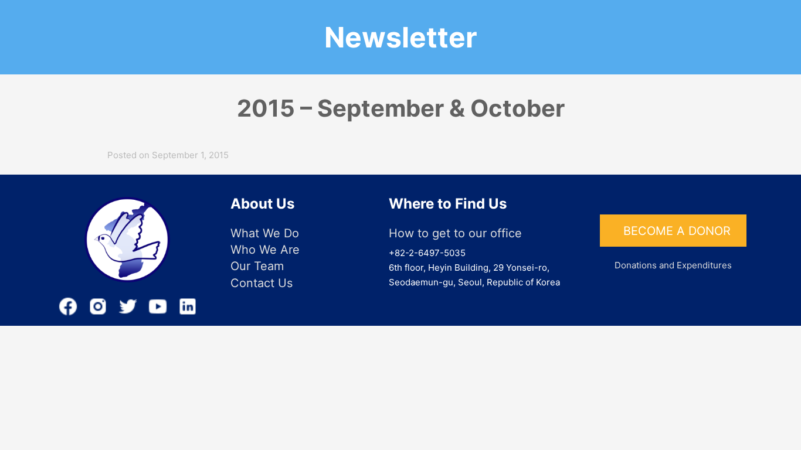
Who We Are (265, 250)
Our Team (257, 266)
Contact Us (261, 283)
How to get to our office (455, 233)
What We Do (264, 233)
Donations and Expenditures (673, 265)
